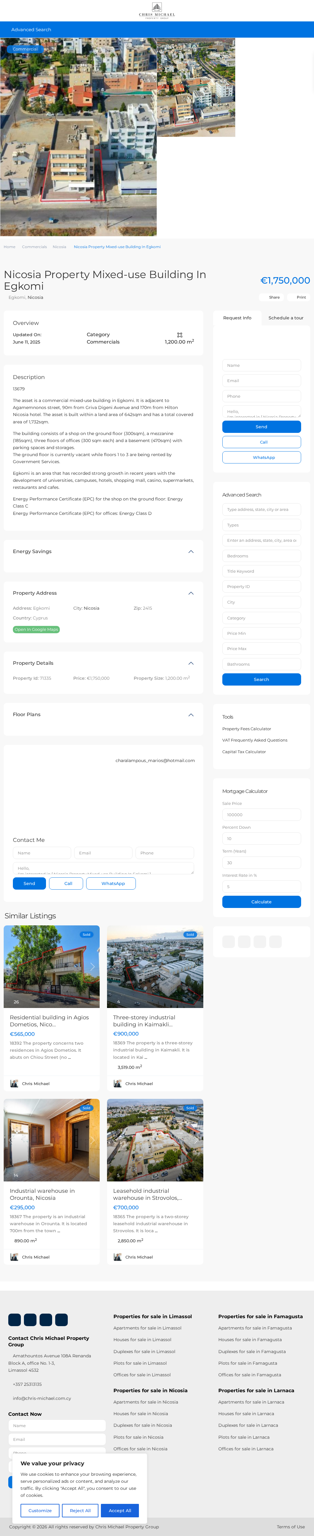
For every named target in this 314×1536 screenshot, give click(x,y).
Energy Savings (32, 551)
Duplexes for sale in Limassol (144, 1351)
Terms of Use (291, 1527)
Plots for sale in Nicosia (138, 1437)
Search (261, 679)
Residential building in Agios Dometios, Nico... (49, 1021)
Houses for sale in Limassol (142, 1339)
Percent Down (236, 827)
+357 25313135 (27, 1384)
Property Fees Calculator (246, 728)
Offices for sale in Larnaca (246, 1449)
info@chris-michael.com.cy (42, 1398)
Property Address (35, 593)
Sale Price (232, 803)
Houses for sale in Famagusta (250, 1339)
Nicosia (59, 246)
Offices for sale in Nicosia (140, 1449)
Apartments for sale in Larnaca (251, 1402)
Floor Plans (26, 714)
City (231, 602)
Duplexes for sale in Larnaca (248, 1425)
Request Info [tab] (237, 318)
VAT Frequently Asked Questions (254, 740)
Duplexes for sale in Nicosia (142, 1425)
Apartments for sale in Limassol (147, 1328)
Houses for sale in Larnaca (246, 1413)
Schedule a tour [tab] (286, 318)
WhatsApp (112, 883)
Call (67, 883)
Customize (40, 1510)
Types (233, 525)
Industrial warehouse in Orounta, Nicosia (42, 1194)
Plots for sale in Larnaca (244, 1437)
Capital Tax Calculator (244, 751)
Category (236, 618)
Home (9, 246)
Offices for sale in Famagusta (249, 1375)
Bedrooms (237, 555)
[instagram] (275, 941)
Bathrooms (238, 664)
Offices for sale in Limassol (142, 1375)
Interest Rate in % (239, 875)
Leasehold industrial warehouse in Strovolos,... (147, 1194)
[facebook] (228, 941)
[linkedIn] (244, 941)
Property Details (33, 663)
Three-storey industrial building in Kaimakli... (144, 1021)
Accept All (120, 1510)
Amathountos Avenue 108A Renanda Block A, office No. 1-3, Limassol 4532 (49, 1363)
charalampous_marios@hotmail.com (155, 760)
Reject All (80, 1510)
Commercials (34, 246)
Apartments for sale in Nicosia (145, 1402)
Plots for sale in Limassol (140, 1363)
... (69, 1057)
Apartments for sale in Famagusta (255, 1328)
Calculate (261, 902)
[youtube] (260, 941)
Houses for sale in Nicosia (140, 1413)
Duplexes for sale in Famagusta (252, 1351)
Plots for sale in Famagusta (247, 1363)
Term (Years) (234, 851)
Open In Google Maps (36, 629)
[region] (79, 1488)
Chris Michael (36, 1083)
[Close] (140, 1458)
